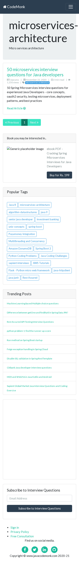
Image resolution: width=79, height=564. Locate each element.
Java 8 (12, 204)
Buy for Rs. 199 (59, 175)
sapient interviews (19, 263)
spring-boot (35, 226)
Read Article (15, 108)
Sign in (15, 527)
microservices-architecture (35, 204)
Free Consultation (22, 536)
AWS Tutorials (41, 263)
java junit (14, 277)
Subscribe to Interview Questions (39, 508)
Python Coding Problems (23, 255)
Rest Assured (30, 277)
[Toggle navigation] (71, 6)
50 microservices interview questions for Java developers (35, 72)
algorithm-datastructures (23, 212)
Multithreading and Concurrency (27, 241)
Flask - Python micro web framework (29, 270)
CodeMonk (15, 6)
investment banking (48, 219)
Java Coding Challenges (54, 255)
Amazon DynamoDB (20, 248)
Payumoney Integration (22, 234)
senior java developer (21, 219)
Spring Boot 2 (43, 248)
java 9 (44, 212)
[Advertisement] (39, 439)
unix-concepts (16, 226)
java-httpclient (62, 270)
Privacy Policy (20, 531)
